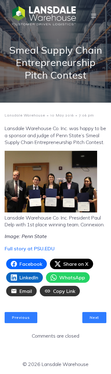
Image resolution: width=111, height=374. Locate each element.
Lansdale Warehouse (25, 115)
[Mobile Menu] (93, 15)
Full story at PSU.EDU (30, 248)
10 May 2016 (62, 115)
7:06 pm (86, 115)
